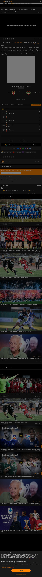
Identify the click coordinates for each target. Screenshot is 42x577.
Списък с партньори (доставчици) (7, 567)
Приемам (21, 570)
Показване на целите (21, 574)
